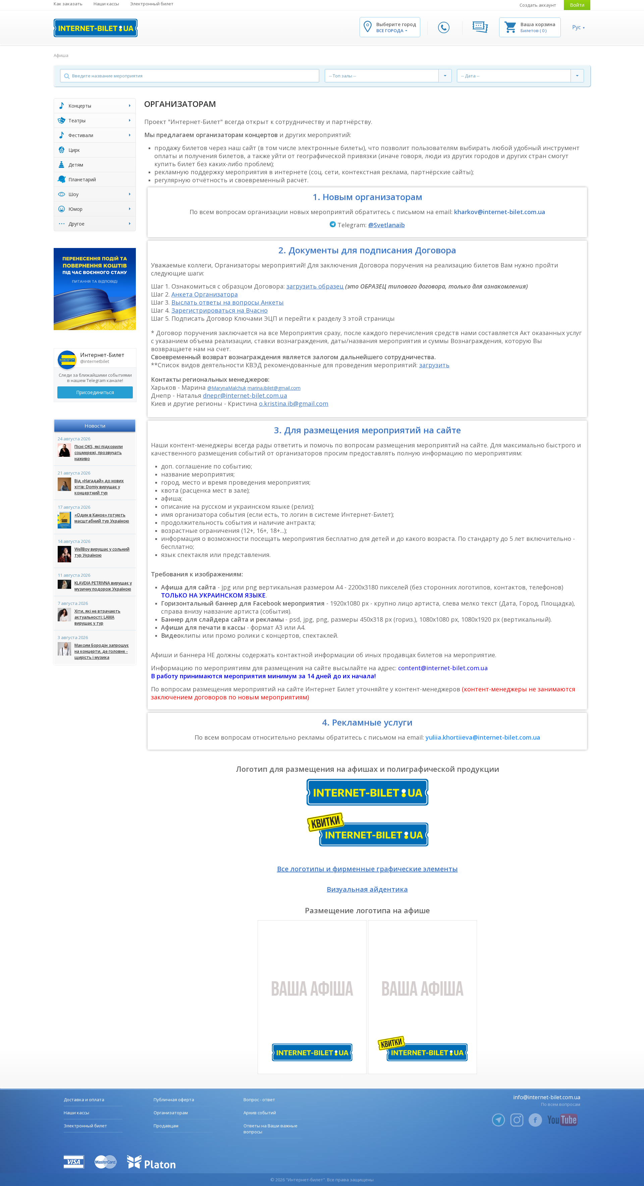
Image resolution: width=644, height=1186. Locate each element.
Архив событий (260, 1113)
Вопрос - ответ (259, 1100)
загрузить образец (314, 286)
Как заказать (68, 4)
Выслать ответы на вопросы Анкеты (227, 302)
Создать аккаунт (538, 5)
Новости (95, 425)
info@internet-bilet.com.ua (546, 1097)
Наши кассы (106, 4)
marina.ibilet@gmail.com (274, 388)
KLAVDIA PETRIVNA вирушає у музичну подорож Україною (103, 586)
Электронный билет (151, 4)
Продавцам (166, 1126)
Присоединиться (95, 392)
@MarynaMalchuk (226, 388)
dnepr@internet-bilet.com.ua (245, 395)
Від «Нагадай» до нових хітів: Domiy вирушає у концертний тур (99, 487)
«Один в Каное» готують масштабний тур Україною (101, 518)
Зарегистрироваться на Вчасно (219, 310)
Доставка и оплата (84, 1100)
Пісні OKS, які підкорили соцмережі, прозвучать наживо (98, 452)
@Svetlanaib (386, 225)
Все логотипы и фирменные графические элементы (367, 868)
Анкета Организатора (204, 294)
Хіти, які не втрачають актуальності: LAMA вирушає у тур (97, 617)
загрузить (434, 365)
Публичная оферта (174, 1100)
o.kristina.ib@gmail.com (293, 403)
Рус (576, 27)
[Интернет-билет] (96, 28)
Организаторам (171, 1113)
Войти (577, 5)
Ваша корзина (538, 24)
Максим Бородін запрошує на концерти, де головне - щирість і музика (101, 651)
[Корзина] (510, 26)
